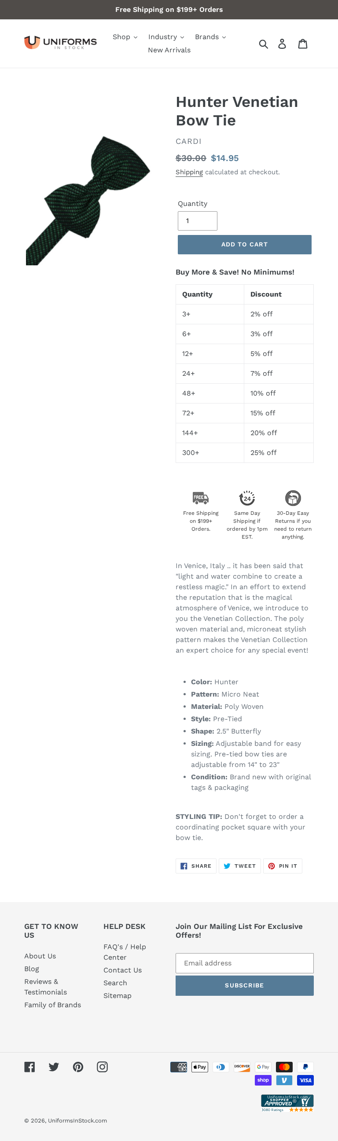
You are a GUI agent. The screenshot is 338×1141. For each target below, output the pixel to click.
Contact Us (122, 970)
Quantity (192, 203)
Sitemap (117, 995)
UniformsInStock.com (77, 1120)
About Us (40, 956)
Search (115, 983)
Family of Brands (52, 1005)
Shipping (189, 172)
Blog (31, 969)
